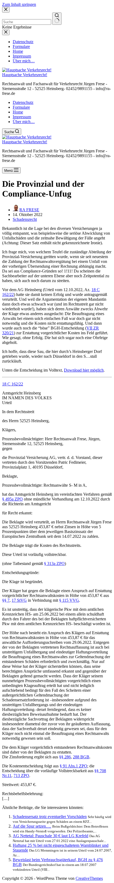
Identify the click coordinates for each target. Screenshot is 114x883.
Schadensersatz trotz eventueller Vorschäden (50, 816)
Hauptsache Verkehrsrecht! (24, 74)
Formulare (21, 107)
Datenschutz (23, 102)
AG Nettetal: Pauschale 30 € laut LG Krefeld (50, 835)
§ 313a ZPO (54, 563)
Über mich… (24, 121)
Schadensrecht (25, 219)
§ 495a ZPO (12, 499)
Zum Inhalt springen (19, 4)
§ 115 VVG (69, 600)
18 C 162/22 (12, 384)
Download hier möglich (84, 370)
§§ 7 (6, 600)
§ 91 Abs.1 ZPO (73, 766)
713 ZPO (21, 775)
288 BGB (81, 757)
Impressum (22, 117)
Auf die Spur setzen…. (32, 826)
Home (18, 112)
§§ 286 (65, 757)
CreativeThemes (89, 878)
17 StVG (19, 600)
